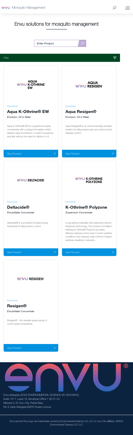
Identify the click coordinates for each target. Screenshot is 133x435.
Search (114, 8)
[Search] (82, 43)
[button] (60, 58)
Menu (127, 8)
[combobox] (60, 43)
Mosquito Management (28, 7)
